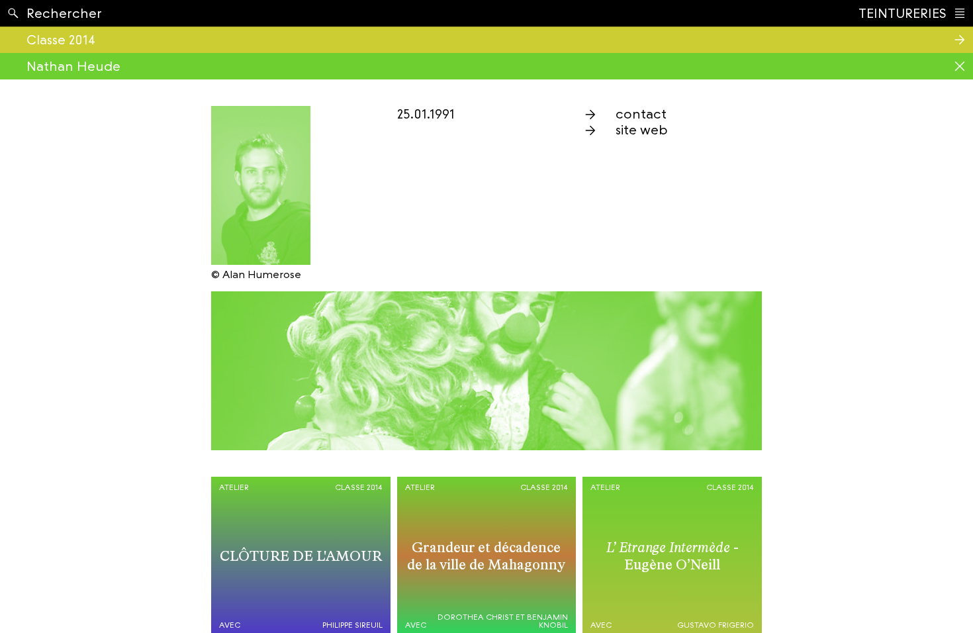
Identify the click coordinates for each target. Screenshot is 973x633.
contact (641, 114)
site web (642, 130)
